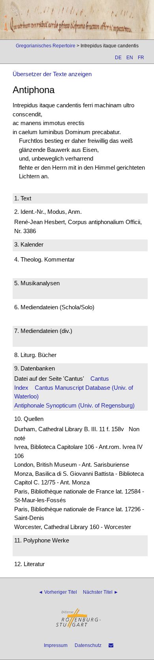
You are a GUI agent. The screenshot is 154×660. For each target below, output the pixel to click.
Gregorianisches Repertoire (45, 46)
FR (141, 57)
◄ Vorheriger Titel (57, 592)
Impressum (56, 645)
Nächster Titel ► (100, 592)
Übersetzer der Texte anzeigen (52, 74)
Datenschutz (88, 645)
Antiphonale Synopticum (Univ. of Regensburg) (74, 405)
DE (118, 57)
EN (129, 57)
